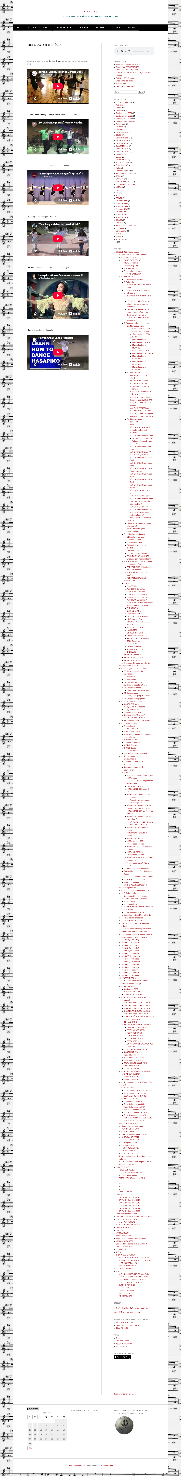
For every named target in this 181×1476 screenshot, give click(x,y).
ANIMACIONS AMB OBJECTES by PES (134, 1258)
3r (125, 1308)
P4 (122, 1186)
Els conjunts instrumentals (137, 553)
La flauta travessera (126, 1291)
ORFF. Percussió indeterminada (136, 869)
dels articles (122, 1341)
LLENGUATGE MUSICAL (125, 184)
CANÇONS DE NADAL (133, 1052)
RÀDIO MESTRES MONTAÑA (127, 1325)
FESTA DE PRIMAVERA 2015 (135, 1112)
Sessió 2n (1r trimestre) (130, 945)
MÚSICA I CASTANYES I (133, 992)
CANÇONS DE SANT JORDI (135, 1093)
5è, (132, 1308)
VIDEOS (119, 1271)
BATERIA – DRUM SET (136, 786)
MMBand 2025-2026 (135, 838)
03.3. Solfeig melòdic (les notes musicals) (137, 907)
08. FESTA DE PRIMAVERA (132, 1099)
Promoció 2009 (122, 206)
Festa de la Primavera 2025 (134, 1107)
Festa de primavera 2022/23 (135, 1115)
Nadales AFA (121, 84)
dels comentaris (124, 1344)
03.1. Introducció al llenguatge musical (136, 890)
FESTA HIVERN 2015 (135, 1036)
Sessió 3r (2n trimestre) (130, 951)
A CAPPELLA (132, 586)
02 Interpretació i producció (129, 666)
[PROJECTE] (124, 1435)
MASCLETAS (132, 630)
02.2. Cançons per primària (131, 701)
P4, (117, 193)
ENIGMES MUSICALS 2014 (126, 1219)
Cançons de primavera (133, 1101)
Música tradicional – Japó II (142, 342)
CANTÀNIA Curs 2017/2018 (129, 1203)
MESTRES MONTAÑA (124, 1323)
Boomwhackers (130, 759)
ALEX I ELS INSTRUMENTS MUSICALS (134, 1274)
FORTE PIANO (124, 1288)
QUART (119, 220)
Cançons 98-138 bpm (132, 743)
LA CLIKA (100, 27)
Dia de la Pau (121, 160)
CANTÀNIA (83, 27)
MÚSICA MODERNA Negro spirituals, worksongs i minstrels (140, 430)
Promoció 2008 (122, 204)
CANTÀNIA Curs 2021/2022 (129, 1211)
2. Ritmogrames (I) (131, 729)
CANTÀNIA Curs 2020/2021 (129, 1208)
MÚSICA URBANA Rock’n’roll (141, 510)
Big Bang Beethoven (124, 1192)
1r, (116, 1308)
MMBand (131, 27)
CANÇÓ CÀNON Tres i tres (134, 707)
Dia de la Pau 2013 (131, 1077)
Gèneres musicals (123, 171)
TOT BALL (120, 1252)
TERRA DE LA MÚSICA (130, 1148)
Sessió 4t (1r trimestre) (130, 954)
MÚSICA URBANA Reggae (140, 496)
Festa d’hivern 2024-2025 (134, 1060)
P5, (117, 195)
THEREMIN (131, 652)
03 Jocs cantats (130, 679)
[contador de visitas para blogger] (122, 1359)
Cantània (119, 110)
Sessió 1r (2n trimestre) (130, 943)
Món (116, 1312)
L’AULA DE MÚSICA (124, 1227)
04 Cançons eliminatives (133, 682)
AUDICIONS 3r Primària (133, 660)
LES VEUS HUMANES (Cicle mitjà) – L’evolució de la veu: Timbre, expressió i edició (138, 312)
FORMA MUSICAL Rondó (137, 578)
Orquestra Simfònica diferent (138, 636)
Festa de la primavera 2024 (134, 1104)
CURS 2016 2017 (123, 143)
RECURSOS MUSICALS (38, 27)
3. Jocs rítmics (129, 901)
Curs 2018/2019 (122, 149)
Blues (132, 425)
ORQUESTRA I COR (135, 633)
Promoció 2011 (122, 212)
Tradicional (135, 1312)
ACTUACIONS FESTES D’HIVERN (137, 1025)
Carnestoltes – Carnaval (125, 121)
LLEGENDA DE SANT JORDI (135, 1096)
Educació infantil (122, 162)
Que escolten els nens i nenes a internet (131, 1244)
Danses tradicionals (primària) (135, 753)
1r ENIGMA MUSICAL (127, 1222)
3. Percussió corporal (132, 731)
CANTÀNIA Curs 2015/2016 (129, 1197)
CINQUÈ (119, 135)
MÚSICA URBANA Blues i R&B (141, 436)
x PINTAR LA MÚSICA (132, 274)
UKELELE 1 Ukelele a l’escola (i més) (138, 877)
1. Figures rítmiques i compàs (135, 896)
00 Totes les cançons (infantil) (135, 671)
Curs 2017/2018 (122, 146)
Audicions (120, 105)
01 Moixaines (129, 674)
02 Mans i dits (129, 677)
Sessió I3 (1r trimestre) (130, 959)
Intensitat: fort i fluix (131, 268)
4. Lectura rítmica (130, 904)
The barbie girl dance (135, 649)
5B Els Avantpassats (129, 1175)
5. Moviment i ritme (131, 740)
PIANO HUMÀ (132, 644)
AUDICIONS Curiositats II (136, 592)
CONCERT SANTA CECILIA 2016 (137, 1011)
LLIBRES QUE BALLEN (128, 1263)
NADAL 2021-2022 (131, 1069)
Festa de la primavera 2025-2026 (129, 64)
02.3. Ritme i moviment (130, 723)
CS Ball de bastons (131, 751)
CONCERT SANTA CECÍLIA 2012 (137, 1003)
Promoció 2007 (122, 201)
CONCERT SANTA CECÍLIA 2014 (137, 1008)
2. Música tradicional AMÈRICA (142, 332)
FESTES (116, 27)
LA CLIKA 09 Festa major (125, 86)
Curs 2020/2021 (122, 154)
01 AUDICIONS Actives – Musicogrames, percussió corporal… (139, 386)
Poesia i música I (127, 1145)
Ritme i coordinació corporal (127, 226)
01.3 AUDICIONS (128, 277)
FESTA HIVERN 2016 (135, 1038)
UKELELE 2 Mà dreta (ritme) (135, 880)
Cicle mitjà (120, 130)
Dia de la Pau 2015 (131, 1080)
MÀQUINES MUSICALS (136, 627)
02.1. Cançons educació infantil (133, 669)
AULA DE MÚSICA (123, 1167)
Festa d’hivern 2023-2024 (134, 1058)
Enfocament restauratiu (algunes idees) (136, 934)
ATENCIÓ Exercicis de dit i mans (133, 921)
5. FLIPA (127, 584)
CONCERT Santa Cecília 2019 (136, 1014)
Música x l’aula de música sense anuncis (131, 1239)
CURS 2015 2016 (123, 141)
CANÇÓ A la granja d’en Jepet (138, 696)
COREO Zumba (130, 748)
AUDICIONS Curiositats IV (137, 597)
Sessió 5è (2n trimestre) (130, 956)
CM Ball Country (130, 745)
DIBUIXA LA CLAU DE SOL (134, 910)
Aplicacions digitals (123, 102)
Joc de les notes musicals (134, 912)
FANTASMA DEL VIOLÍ (130, 1137)
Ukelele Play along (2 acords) (135, 882)
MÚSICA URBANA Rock (139, 507)
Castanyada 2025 (131, 989)
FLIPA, (118, 168)
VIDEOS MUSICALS (126, 1293)
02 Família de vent (134, 540)
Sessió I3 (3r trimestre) (130, 964)
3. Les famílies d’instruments (135, 534)
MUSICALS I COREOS (124, 1241)
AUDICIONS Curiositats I (136, 589)
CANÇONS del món (131, 710)
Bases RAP (134, 422)
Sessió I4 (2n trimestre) (130, 970)
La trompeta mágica (129, 1143)
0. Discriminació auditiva (133, 279)
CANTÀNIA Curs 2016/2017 (129, 1200)
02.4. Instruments (128, 756)
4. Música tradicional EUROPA (141, 351)
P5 (122, 1189)
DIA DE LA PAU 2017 (132, 1074)
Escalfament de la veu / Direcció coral (138, 721)
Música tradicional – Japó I (142, 340)
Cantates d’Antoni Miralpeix (126, 1214)
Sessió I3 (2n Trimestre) (130, 962)
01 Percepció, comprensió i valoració (133, 255)
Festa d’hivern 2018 (131, 1055)
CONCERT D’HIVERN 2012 (137, 1028)
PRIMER (119, 198)
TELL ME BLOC (122, 1328)
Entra (118, 1338)
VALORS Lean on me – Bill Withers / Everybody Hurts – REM (142, 441)
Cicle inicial (120, 127)
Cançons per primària (132, 712)
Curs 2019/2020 (122, 152)
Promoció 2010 (122, 209)
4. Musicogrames (130, 581)
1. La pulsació (129, 726)
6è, (136, 1308)
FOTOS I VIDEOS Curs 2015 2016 (132, 1178)
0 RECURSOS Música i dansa (127, 252)
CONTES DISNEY (128, 1132)
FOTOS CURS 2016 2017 (128, 1170)
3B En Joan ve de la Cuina (131, 1173)
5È (122, 1184)
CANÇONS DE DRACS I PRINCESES (138, 1090)
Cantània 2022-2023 (124, 119)
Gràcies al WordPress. (76, 1466)
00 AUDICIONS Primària (139, 381)
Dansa (118, 157)
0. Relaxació (129, 282)
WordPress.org (121, 1346)
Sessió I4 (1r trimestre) (130, 967)
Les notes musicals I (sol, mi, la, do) (137, 915)
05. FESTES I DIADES (127, 978)
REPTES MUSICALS (124, 1247)
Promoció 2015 (122, 217)
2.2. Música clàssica (134, 373)
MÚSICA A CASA (64, 27)
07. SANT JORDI (127, 1088)
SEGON (119, 234)
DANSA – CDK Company (125, 78)
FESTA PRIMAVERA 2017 (134, 1121)
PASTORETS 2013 (134, 1041)
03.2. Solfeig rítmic (128, 893)
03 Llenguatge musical (127, 888)
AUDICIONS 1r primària (133, 655)
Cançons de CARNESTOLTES (127, 67)
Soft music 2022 (122, 1249)
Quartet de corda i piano (136, 647)
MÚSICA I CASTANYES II (133, 995)
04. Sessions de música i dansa (131, 918)
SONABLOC (90, 12)
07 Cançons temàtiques (133, 693)
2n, (121, 1307)
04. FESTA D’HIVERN (129, 1022)
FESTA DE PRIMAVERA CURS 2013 (138, 1118)
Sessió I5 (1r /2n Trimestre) (131, 975)
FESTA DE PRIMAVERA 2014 (135, 1110)
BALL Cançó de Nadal (124, 81)
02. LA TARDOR (127, 986)
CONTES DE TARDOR (130, 1129)
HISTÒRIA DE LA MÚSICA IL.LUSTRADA (134, 1260)
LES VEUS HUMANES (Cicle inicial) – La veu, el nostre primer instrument (139, 304)
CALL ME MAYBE (134, 611)
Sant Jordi (120, 228)
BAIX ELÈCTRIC (133, 551)
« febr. (30, 1448)
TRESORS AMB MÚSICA (125, 1255)
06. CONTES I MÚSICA (127, 1123)
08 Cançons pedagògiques (134, 699)
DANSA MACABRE (134, 614)
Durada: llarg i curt (131, 266)
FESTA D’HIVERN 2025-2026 (135, 1063)
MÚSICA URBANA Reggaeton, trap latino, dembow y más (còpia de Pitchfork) (141, 501)
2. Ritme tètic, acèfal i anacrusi (135, 899)
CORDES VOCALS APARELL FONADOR (134, 1277)
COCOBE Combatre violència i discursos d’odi (134, 1217)
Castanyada (120, 124)
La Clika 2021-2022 (123, 182)
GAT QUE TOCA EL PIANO (137, 616)
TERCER (119, 239)
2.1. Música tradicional (135, 326)
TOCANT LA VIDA (128, 1151)
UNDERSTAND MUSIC (127, 1266)
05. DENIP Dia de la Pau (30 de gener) (136, 1071)
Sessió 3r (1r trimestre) (130, 948)
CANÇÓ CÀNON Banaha (134, 704)
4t (122, 1181)
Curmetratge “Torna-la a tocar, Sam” (132, 1280)
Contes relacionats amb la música (134, 1134)
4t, (128, 1308)
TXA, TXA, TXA (127, 1154)
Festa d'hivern (121, 165)
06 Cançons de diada (132, 688)
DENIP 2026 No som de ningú (127, 70)
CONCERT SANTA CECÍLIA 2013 (137, 1006)
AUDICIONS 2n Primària (133, 658)
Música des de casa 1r (124, 1236)
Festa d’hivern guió (131, 1066)
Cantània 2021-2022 (124, 116)
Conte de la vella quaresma (132, 1126)
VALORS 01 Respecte (124, 1269)
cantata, (141, 1308)
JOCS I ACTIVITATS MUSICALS (128, 1225)
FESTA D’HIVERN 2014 (136, 1030)
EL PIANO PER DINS (127, 1285)
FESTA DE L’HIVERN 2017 (137, 1033)
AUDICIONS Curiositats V (137, 600)
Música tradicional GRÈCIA (142, 353)
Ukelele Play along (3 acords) (135, 885)
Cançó (118, 108)
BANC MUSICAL (133, 608)
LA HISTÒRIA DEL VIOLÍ (130, 1140)
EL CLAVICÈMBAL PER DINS (130, 1282)
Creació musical (122, 138)
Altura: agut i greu (131, 263)
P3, (117, 190)
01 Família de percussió (136, 537)
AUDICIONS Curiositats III (137, 595)
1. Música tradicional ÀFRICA (141, 329)
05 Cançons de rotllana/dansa (135, 685)
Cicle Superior (121, 132)
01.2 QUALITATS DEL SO (131, 260)
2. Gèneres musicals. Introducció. (137, 323)
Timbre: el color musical (133, 271)
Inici (18, 27)
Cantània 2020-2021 (124, 113)
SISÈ (118, 236)
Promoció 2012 (122, 215)
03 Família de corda (134, 542)
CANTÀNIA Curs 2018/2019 (129, 1206)
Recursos (119, 223)
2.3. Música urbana (134, 419)
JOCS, (118, 176)
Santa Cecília (121, 231)
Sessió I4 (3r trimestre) (130, 973)
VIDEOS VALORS (125, 1296)
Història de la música (124, 174)
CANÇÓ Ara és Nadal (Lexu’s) (135, 1049)
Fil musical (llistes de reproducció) (137, 663)
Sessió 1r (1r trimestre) (130, 940)
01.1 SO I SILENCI (128, 257)
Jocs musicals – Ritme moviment (133, 937)
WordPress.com (107, 1466)
